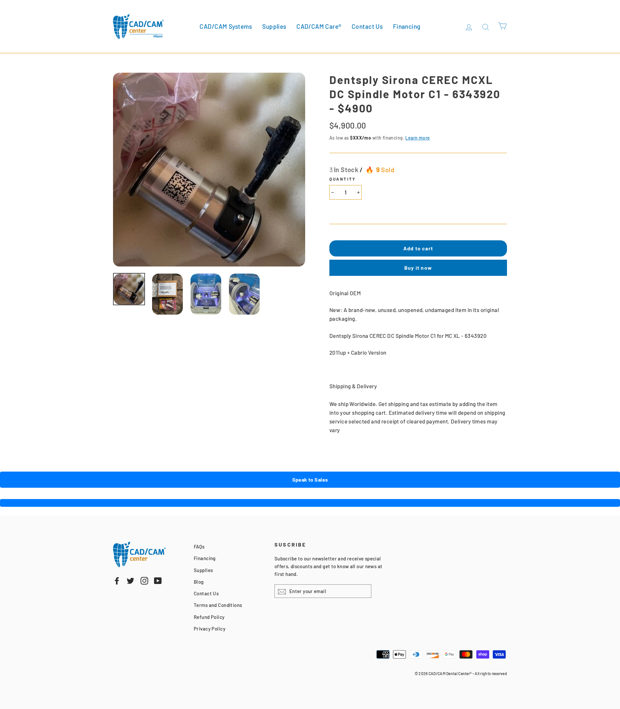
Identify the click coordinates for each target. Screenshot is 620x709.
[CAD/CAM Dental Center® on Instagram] (144, 580)
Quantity (342, 179)
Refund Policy (209, 617)
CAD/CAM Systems (226, 26)
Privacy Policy (209, 628)
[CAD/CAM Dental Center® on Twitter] (130, 580)
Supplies (274, 26)
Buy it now (418, 268)
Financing (406, 26)
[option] (209, 169)
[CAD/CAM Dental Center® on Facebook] (117, 580)
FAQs (199, 546)
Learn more (417, 138)
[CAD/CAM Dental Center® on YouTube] (158, 580)
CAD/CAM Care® (319, 26)
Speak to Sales (310, 479)
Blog (199, 582)
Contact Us (367, 26)
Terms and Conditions (218, 605)
